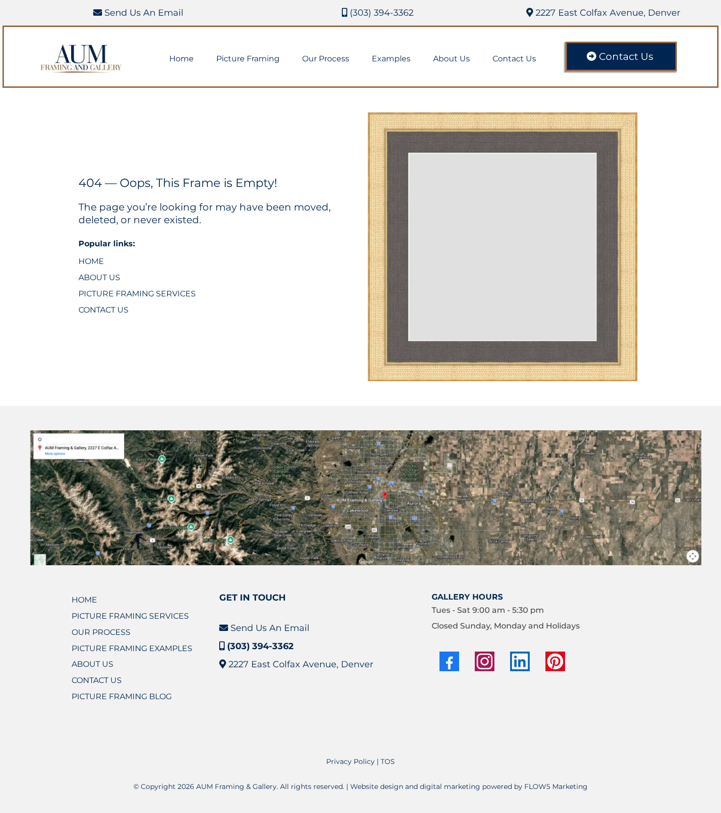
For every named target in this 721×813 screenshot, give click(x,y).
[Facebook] (449, 661)
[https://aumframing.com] (82, 59)
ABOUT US (99, 277)
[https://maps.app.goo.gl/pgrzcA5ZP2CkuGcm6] (365, 497)
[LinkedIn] (520, 661)
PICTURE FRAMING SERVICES (137, 293)
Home (181, 58)
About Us (451, 58)
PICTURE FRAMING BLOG (122, 696)
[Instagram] (484, 661)
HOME (91, 261)
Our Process (325, 58)
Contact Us (514, 58)
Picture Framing (248, 58)
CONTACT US (103, 310)
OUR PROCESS (101, 632)
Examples (391, 58)
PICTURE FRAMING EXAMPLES (132, 648)
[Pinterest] (555, 661)
